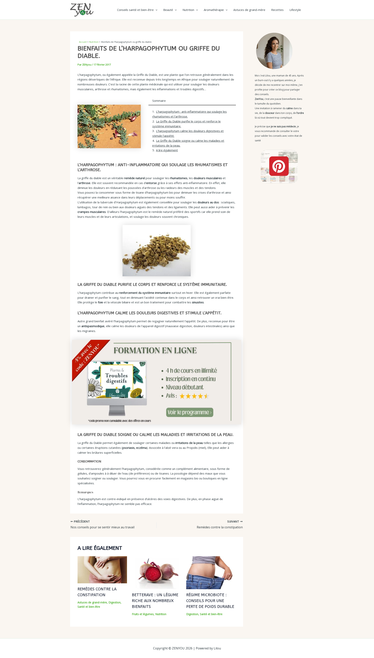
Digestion (114, 602)
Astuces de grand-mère (249, 10)
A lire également (167, 150)
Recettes (277, 10)
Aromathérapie (214, 10)
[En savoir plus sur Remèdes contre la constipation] (102, 569)
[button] (155, 10)
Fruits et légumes (143, 614)
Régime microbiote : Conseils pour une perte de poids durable (210, 601)
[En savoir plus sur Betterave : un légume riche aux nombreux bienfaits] (156, 572)
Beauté (168, 10)
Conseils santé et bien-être (135, 10)
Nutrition (188, 10)
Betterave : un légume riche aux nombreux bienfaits (155, 601)
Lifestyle (295, 10)
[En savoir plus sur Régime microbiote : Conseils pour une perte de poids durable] (211, 572)
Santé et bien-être (89, 606)
